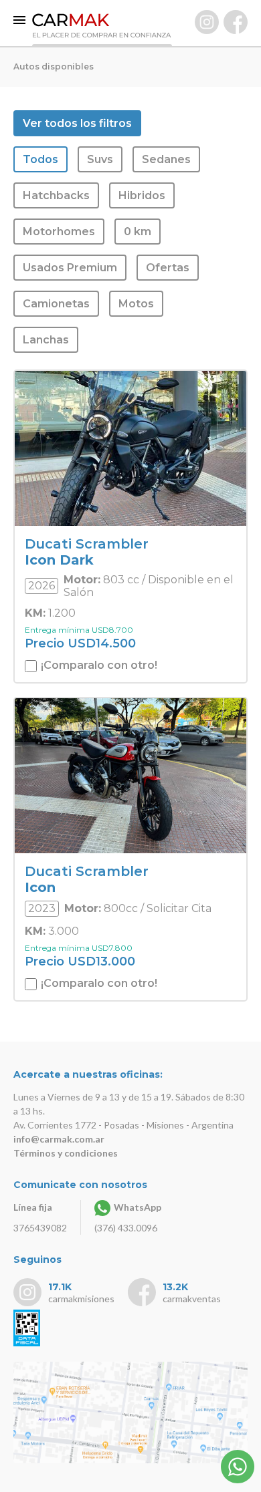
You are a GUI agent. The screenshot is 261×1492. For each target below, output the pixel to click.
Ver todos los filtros (77, 123)
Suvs (100, 159)
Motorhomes (59, 231)
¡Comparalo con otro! (97, 665)
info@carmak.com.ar (58, 1139)
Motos (136, 303)
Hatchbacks (56, 195)
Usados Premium (70, 267)
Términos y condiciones (65, 1153)
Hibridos (141, 195)
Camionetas (56, 303)
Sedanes (166, 159)
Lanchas (46, 339)
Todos (40, 159)
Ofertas (167, 267)
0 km (137, 231)
